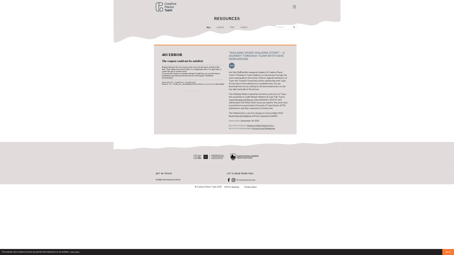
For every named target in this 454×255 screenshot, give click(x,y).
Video (244, 27)
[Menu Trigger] (294, 7)
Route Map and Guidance (240, 116)
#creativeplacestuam (245, 180)
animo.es (235, 186)
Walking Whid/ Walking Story (197, 91)
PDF (232, 27)
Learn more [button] (74, 252)
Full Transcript (262, 116)
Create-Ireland (184, 91)
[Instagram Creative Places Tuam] (233, 180)
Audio (220, 27)
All (209, 27)
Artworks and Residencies (263, 128)
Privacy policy (250, 186)
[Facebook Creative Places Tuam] (229, 180)
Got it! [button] (448, 252)
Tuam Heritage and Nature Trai (243, 99)
